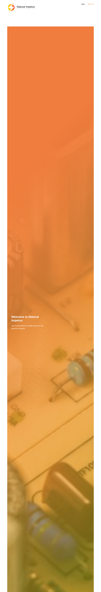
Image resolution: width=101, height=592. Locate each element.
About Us (91, 4)
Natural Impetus (26, 6)
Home (83, 4)
